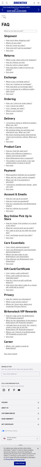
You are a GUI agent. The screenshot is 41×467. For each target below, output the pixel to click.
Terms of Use (21, 459)
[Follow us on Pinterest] (14, 390)
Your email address (10, 374)
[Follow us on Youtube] (19, 390)
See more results (10, 354)
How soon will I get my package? (19, 48)
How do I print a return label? (17, 65)
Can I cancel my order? (15, 106)
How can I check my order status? (19, 103)
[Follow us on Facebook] (8, 390)
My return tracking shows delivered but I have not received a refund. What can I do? (21, 137)
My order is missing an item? (17, 127)
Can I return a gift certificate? (17, 273)
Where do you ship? (13, 43)
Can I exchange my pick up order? (19, 235)
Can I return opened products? (18, 247)
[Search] (6, 3)
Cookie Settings (20, 463)
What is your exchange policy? (18, 81)
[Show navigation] (2, 3)
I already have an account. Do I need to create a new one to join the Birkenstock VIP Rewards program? (21, 327)
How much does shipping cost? (18, 40)
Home (4, 16)
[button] (2, 10)
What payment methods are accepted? (21, 175)
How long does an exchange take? (19, 87)
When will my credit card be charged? (20, 177)
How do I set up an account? (17, 198)
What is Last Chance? (14, 111)
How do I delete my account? (17, 208)
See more (9, 50)
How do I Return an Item (15, 62)
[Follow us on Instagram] (3, 390)
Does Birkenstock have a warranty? (19, 158)
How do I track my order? (15, 45)
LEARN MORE (8, 11)
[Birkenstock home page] (20, 3)
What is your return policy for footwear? (21, 60)
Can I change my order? (15, 108)
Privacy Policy (10, 459)
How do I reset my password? (17, 201)
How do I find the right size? (17, 151)
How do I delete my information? (18, 299)
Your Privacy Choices (11, 431)
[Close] (38, 448)
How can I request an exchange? (18, 84)
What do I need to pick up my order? (20, 228)
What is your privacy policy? (17, 302)
